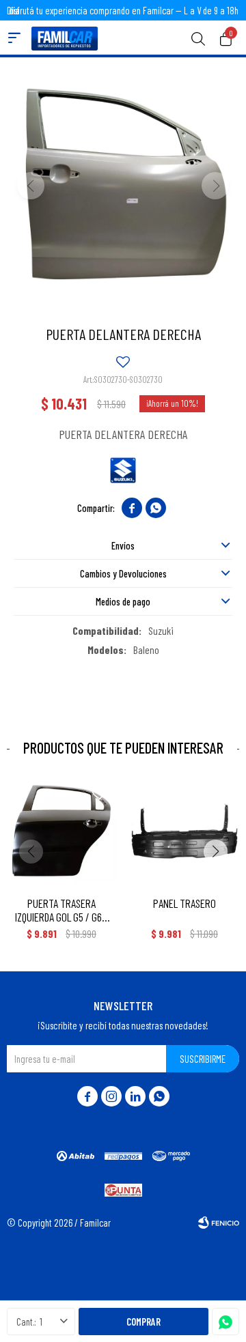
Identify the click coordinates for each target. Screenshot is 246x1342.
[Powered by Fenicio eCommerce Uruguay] (218, 1222)
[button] (198, 37)
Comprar (143, 1321)
